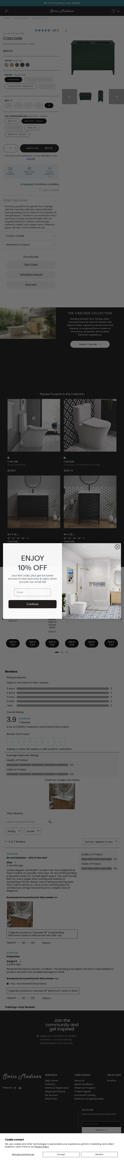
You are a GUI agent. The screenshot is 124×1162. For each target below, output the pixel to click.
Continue (32, 604)
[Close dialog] (117, 546)
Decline (99, 1154)
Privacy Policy (42, 1146)
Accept (61, 1154)
